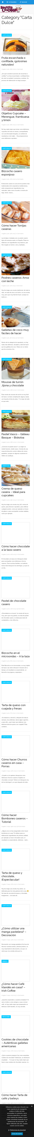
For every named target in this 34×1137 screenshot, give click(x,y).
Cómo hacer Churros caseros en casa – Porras (14, 763)
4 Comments (19, 179)
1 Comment (19, 69)
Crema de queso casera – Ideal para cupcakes (13, 492)
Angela (4, 69)
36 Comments (21, 826)
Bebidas (5, 961)
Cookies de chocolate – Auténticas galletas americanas (15, 1043)
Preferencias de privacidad (18, 1130)
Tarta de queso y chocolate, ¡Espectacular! (12, 876)
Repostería (6, 1016)
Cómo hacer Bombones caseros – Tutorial (15, 818)
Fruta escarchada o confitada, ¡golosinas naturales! (14, 61)
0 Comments (20, 124)
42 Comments (20, 338)
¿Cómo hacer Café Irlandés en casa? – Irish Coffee (13, 987)
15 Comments (20, 609)
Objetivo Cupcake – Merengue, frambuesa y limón (15, 117)
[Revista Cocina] (11, 12)
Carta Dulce (6, 35)
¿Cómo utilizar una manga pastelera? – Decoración (14, 932)
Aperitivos (6, 466)
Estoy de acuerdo (17, 1133)
